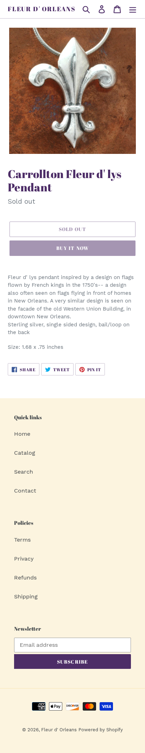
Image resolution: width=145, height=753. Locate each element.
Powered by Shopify (100, 729)
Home (22, 433)
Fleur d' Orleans (42, 9)
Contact (25, 490)
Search (23, 471)
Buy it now (72, 248)
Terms (22, 539)
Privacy (24, 558)
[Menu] (132, 9)
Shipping (26, 596)
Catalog (24, 452)
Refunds (25, 577)
